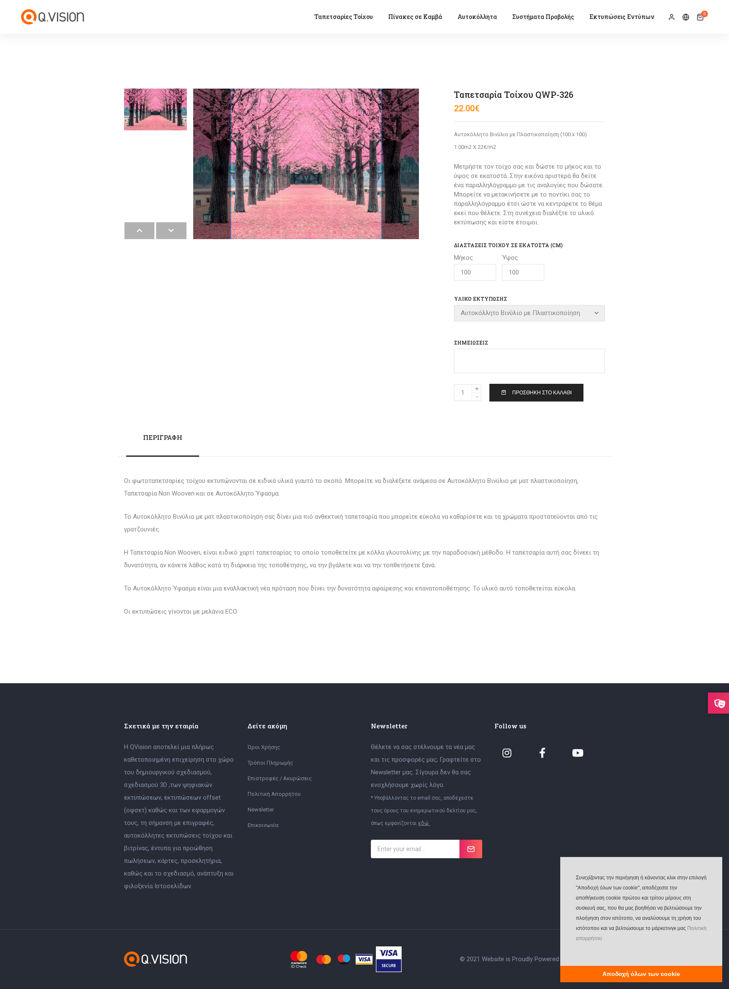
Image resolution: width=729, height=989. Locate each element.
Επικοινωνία (263, 825)
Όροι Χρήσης (264, 747)
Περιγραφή (162, 437)
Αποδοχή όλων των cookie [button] (641, 973)
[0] (700, 17)
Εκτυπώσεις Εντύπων (621, 17)
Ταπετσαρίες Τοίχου (343, 17)
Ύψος (510, 257)
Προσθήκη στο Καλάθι (542, 393)
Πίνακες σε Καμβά (415, 17)
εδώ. (424, 823)
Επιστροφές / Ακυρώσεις (280, 778)
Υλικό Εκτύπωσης (480, 298)
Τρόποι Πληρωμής (270, 763)
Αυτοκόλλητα (477, 17)
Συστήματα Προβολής (543, 17)
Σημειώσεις (471, 342)
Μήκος (463, 257)
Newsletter (261, 809)
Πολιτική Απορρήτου (274, 794)
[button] (575, 951)
